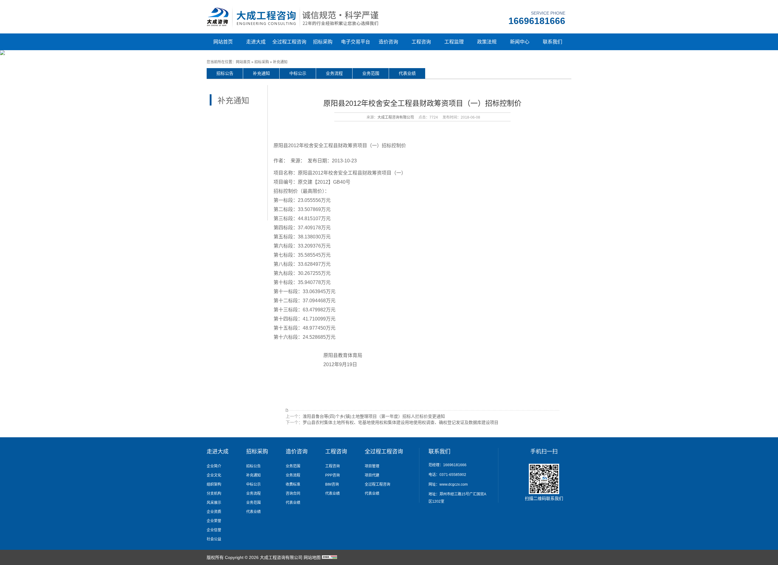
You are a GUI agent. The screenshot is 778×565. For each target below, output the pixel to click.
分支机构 (214, 493)
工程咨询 (421, 41)
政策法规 (487, 41)
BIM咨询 (332, 484)
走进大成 (256, 41)
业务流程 (334, 73)
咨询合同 (293, 493)
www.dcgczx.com (453, 484)
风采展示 (214, 503)
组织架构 (214, 484)
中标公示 (297, 73)
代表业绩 (407, 73)
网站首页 (223, 41)
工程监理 (454, 41)
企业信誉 (214, 530)
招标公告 (224, 73)
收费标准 (293, 484)
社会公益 (214, 539)
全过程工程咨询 (289, 41)
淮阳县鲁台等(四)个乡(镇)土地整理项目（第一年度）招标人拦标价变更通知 (374, 416)
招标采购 (322, 41)
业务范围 (370, 73)
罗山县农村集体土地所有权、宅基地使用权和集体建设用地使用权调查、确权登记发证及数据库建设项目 (400, 422)
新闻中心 (519, 41)
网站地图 (312, 557)
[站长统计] (329, 557)
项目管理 (372, 466)
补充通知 (280, 62)
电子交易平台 (355, 41)
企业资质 (214, 512)
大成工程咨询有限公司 (395, 117)
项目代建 (372, 475)
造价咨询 (388, 41)
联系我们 (552, 41)
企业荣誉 (214, 521)
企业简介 (214, 466)
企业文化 (214, 475)
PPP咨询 (332, 475)
